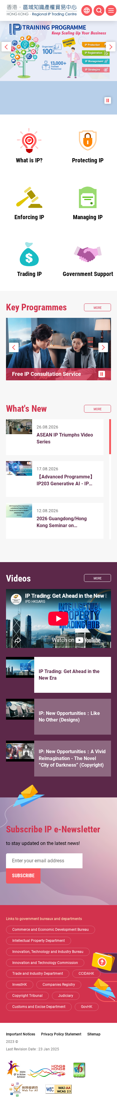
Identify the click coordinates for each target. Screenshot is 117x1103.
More (102, 308)
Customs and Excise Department (38, 1007)
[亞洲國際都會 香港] (36, 1070)
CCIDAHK (86, 973)
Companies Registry (59, 985)
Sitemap (93, 1034)
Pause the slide (107, 100)
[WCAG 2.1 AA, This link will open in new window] (58, 1089)
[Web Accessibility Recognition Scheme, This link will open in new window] (23, 1089)
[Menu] (111, 10)
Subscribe (23, 875)
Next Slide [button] (111, 46)
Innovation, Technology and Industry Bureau (47, 952)
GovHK (86, 1007)
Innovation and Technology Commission (45, 963)
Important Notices (20, 1034)
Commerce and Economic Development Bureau (50, 929)
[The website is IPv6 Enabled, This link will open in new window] (79, 1070)
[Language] (87, 10)
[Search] (99, 10)
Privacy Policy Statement (61, 1034)
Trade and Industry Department (37, 973)
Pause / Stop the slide (101, 374)
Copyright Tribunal (27, 996)
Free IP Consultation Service (46, 374)
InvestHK (19, 985)
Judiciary (65, 996)
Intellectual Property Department (38, 941)
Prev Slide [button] (6, 46)
